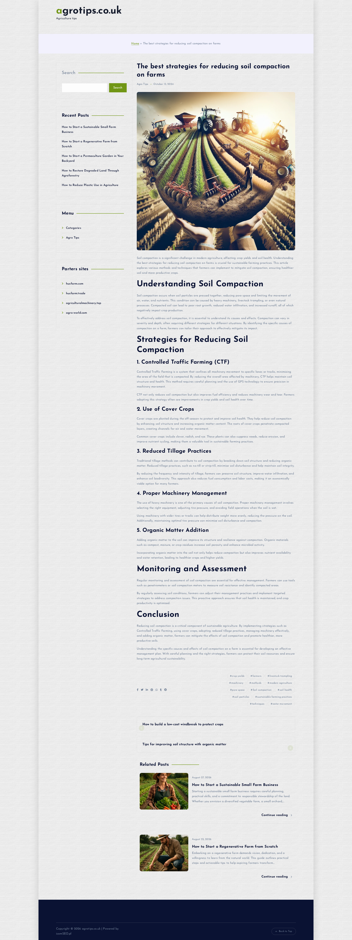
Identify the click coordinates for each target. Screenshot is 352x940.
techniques (258, 704)
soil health (286, 690)
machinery (237, 683)
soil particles (241, 697)
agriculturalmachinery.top (83, 303)
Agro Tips (72, 237)
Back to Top (285, 931)
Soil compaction (262, 690)
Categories (73, 228)
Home (135, 43)
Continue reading (275, 815)
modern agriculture (281, 683)
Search (69, 73)
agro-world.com (76, 312)
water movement (282, 704)
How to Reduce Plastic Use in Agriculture (90, 185)
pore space (238, 690)
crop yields (238, 676)
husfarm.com (74, 283)
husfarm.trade (75, 293)
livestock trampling (281, 676)
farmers (256, 676)
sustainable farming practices (274, 697)
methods (256, 683)
